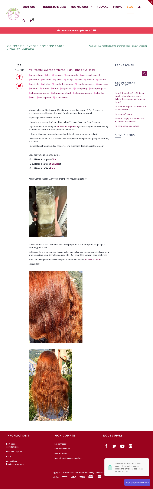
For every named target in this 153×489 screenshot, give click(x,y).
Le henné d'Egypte (123, 114)
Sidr (54, 159)
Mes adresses (61, 453)
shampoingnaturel (62, 93)
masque (90, 79)
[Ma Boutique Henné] (13, 14)
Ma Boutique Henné (75, 472)
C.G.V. (8, 456)
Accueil (92, 46)
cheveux (59, 75)
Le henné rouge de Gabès (127, 126)
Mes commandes (62, 449)
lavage (70, 79)
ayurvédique (37, 75)
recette (34, 88)
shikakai (100, 93)
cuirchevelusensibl (91, 75)
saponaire (67, 88)
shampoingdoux (98, 88)
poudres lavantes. (93, 259)
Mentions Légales (14, 452)
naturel (102, 79)
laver (80, 79)
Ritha (52, 168)
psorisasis (103, 84)
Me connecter (60, 444)
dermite (35, 79)
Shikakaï (54, 164)
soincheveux (62, 97)
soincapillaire (45, 97)
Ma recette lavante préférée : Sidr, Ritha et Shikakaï (62, 70)
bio (48, 75)
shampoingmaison (40, 93)
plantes (46, 84)
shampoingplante (83, 93)
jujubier (58, 79)
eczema (47, 79)
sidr (33, 97)
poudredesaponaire (64, 84)
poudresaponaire (86, 84)
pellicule (35, 84)
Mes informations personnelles (68, 458)
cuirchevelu (72, 75)
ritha (55, 88)
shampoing (81, 88)
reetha (46, 88)
